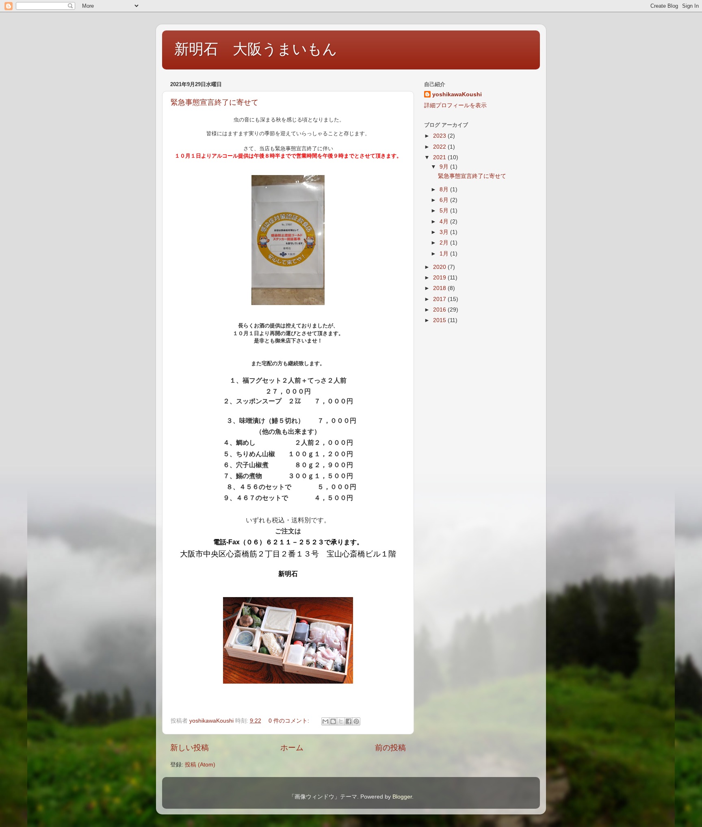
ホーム (291, 747)
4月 (445, 222)
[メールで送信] (325, 721)
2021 (440, 157)
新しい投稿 (189, 747)
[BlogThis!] (333, 721)
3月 (445, 232)
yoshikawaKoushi (457, 94)
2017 (440, 299)
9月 (445, 167)
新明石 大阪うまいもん (255, 49)
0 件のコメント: (290, 721)
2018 (440, 288)
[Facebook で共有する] (348, 721)
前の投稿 (390, 747)
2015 (440, 320)
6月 (445, 200)
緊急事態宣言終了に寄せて (214, 102)
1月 (445, 254)
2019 (440, 278)
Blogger (402, 797)
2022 (440, 147)
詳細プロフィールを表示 (455, 105)
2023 (440, 136)
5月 (445, 211)
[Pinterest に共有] (356, 721)
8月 (445, 189)
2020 (440, 267)
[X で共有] (341, 721)
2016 (440, 310)
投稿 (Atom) (200, 765)
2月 (445, 243)
